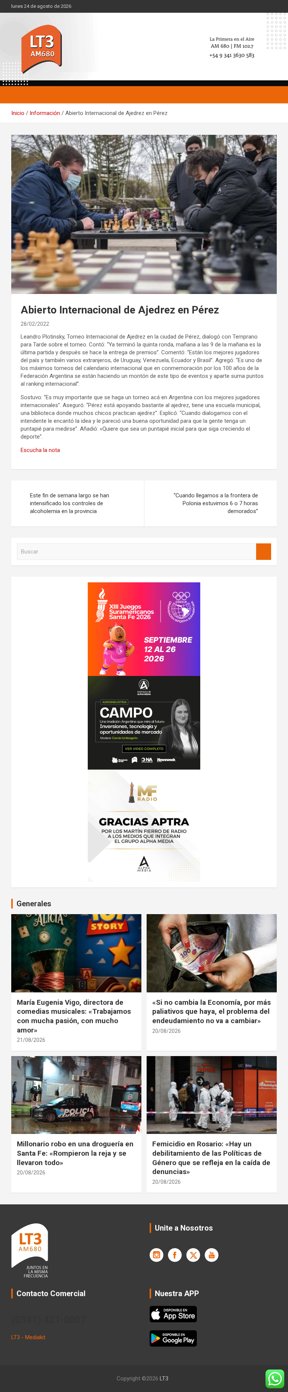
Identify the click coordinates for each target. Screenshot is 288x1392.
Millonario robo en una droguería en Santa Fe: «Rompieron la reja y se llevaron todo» (75, 1153)
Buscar (263, 551)
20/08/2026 (166, 1031)
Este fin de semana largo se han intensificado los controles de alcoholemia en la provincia (69, 503)
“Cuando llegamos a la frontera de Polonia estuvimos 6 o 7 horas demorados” (216, 503)
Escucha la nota (40, 450)
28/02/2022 (35, 324)
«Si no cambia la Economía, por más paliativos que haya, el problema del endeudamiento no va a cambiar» (211, 1011)
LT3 (164, 1378)
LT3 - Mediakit (28, 1337)
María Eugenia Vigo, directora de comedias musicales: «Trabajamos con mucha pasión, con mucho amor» (74, 1016)
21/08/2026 (31, 1040)
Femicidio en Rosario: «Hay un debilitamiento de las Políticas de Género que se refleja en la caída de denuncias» (211, 1158)
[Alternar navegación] (20, 94)
